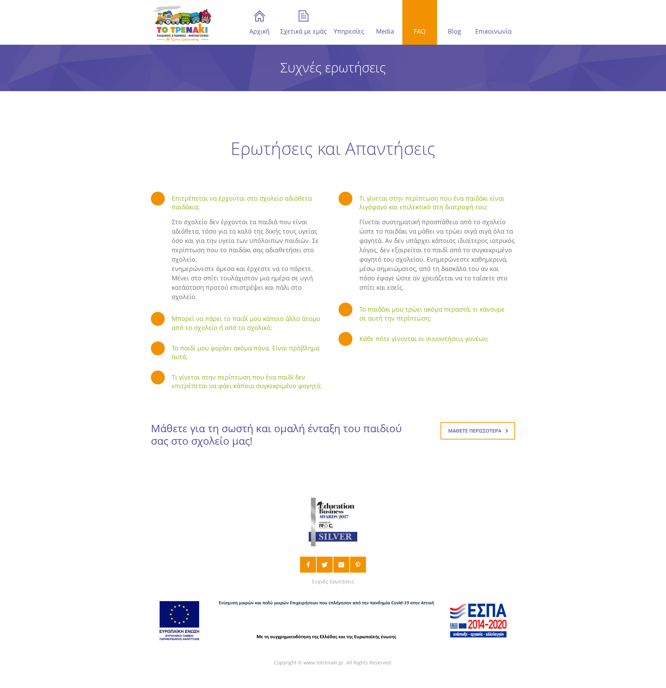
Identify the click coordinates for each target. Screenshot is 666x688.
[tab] (239, 203)
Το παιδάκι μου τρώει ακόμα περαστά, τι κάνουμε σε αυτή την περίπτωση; (432, 313)
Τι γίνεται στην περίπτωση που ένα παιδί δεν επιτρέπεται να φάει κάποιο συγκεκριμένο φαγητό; (247, 381)
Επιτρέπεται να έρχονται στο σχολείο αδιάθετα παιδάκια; (242, 202)
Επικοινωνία (493, 31)
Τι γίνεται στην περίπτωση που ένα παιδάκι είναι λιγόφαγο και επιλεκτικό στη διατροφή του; (431, 202)
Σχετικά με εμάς (303, 31)
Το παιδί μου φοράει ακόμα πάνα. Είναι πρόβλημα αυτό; (245, 352)
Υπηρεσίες (349, 31)
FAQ (420, 31)
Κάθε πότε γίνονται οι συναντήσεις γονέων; (424, 338)
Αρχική (259, 31)
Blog (454, 31)
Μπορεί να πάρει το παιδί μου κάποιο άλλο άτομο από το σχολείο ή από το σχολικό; (246, 322)
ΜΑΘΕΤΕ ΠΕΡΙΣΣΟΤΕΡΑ (474, 430)
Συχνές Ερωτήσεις (333, 581)
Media (385, 31)
